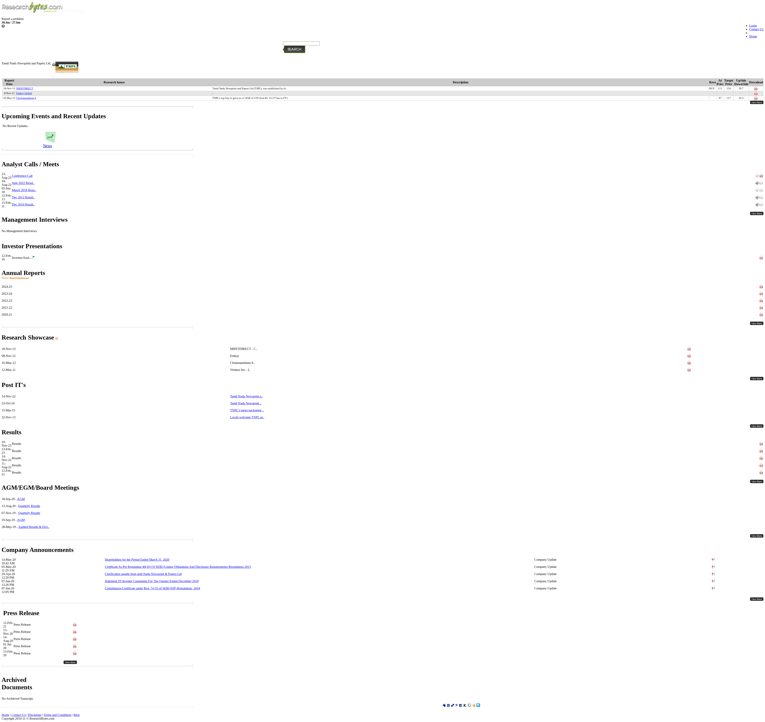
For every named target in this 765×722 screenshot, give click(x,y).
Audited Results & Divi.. (33, 527)
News (47, 145)
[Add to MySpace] (444, 705)
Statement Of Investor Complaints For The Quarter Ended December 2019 (152, 581)
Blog (77, 715)
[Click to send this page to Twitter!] (478, 705)
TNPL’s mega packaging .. (247, 410)
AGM (21, 499)
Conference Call (22, 175)
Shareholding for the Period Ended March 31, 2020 (137, 559)
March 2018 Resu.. (24, 190)
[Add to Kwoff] (464, 705)
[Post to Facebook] (460, 705)
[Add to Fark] (457, 705)
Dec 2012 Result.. (23, 197)
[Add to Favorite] (474, 705)
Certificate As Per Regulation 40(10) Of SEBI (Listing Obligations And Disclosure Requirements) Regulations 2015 (178, 566)
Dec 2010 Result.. (23, 204)
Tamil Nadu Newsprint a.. (246, 396)
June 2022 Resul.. (23, 183)
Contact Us (756, 29)
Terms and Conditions (57, 715)
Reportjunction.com (19, 278)
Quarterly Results (29, 506)
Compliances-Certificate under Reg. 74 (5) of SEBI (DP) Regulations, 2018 (152, 588)
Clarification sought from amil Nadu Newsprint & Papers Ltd (143, 574)
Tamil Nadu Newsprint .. (245, 403)
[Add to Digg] (448, 705)
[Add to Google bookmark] (469, 705)
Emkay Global (24, 93)
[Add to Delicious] (452, 705)
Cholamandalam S (26, 98)
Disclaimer (34, 715)
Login (753, 25)
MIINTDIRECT (24, 88)
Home (753, 36)
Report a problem (13, 19)
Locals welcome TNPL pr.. (247, 417)
